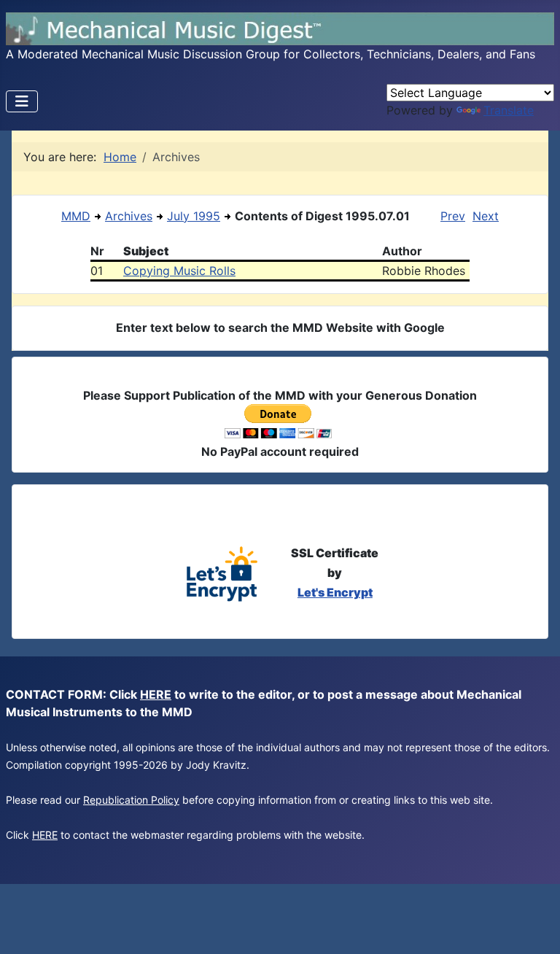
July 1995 (193, 216)
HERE (155, 694)
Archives (128, 216)
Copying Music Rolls (179, 270)
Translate (508, 110)
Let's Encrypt (335, 592)
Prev (452, 216)
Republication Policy (131, 800)
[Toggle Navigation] (22, 101)
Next (485, 216)
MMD (75, 216)
